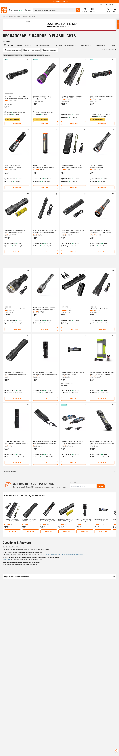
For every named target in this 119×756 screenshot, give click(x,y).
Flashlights (17, 16)
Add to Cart (17, 123)
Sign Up (100, 486)
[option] (114, 471)
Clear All (47, 55)
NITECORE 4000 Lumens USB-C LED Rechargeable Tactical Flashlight (61, 554)
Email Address (74, 483)
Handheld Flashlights (28, 16)
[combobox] (55, 10)
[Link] (17, 92)
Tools (10, 16)
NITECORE (6, 559)
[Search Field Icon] (78, 10)
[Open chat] (118, 24)
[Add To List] (28, 59)
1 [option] (107, 471)
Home (5, 16)
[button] (109, 49)
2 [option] (110, 471)
